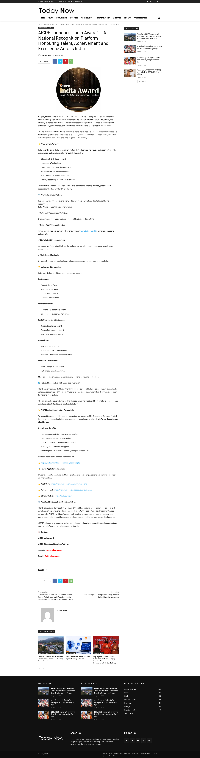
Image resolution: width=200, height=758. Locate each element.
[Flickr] (138, 740)
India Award (48, 570)
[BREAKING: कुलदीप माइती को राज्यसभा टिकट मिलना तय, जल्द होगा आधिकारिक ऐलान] (130, 60)
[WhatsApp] (71, 61)
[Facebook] (147, 1)
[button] (159, 18)
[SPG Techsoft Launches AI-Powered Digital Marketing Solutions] (78, 645)
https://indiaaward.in (63, 496)
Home (40, 24)
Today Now (47, 55)
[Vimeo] (157, 1)
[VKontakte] (149, 740)
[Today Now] (39, 55)
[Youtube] (160, 1)
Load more (142, 82)
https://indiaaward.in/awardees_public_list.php (73, 490)
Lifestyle (51, 27)
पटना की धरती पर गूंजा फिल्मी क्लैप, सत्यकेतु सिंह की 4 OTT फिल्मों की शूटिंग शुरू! (62, 702)
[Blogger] (126, 740)
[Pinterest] (65, 61)
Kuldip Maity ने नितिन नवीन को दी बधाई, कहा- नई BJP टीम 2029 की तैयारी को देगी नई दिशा (149, 72)
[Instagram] (151, 1)
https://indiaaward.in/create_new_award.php (69, 484)
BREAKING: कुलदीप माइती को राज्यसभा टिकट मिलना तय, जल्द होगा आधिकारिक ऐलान (148, 60)
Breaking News (48, 24)
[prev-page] (39, 668)
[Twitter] (154, 1)
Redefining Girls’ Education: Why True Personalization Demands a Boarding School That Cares (50, 659)
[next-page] (43, 668)
